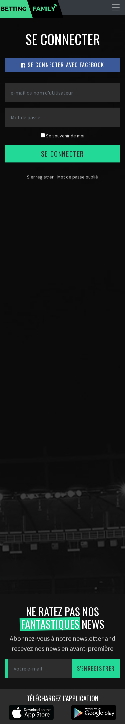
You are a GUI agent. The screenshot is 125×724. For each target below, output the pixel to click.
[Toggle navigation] (115, 7)
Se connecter (62, 154)
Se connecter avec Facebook (65, 65)
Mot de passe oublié (77, 177)
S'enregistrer (40, 177)
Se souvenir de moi (64, 136)
